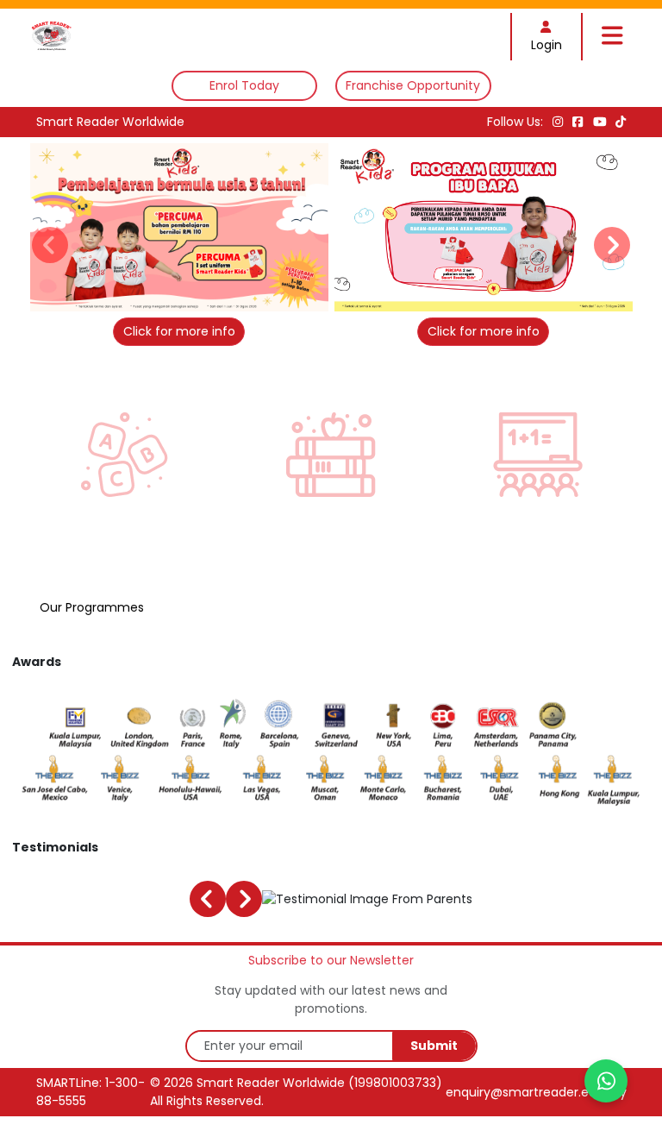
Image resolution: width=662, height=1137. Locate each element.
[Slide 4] (340, 319)
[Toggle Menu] (612, 36)
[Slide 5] (358, 319)
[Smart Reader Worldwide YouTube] (601, 121)
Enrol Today (244, 85)
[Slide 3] (321, 319)
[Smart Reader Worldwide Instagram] (559, 121)
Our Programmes (92, 607)
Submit (434, 1045)
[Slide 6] (376, 319)
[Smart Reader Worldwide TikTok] (620, 121)
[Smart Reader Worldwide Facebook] (579, 121)
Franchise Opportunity (413, 85)
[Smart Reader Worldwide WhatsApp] (606, 1080)
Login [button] (546, 44)
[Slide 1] (285, 319)
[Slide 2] (303, 319)
